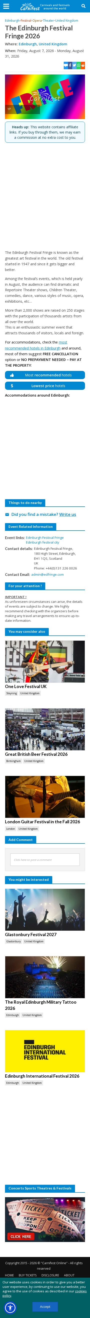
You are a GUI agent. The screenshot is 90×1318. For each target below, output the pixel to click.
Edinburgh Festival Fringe (45, 537)
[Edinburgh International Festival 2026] (45, 1051)
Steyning (11, 693)
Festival (26, 20)
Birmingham (13, 761)
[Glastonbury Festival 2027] (45, 910)
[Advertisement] (45, 196)
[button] (10, 1308)
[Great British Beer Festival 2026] (45, 729)
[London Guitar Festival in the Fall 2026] (45, 797)
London (10, 829)
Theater (48, 20)
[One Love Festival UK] (45, 661)
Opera (37, 20)
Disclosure (50, 1275)
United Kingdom (66, 20)
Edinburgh (12, 20)
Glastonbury (13, 941)
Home (9, 1275)
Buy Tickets (27, 1275)
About (69, 1275)
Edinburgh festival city (42, 542)
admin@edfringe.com (47, 574)
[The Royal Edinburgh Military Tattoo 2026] (45, 977)
